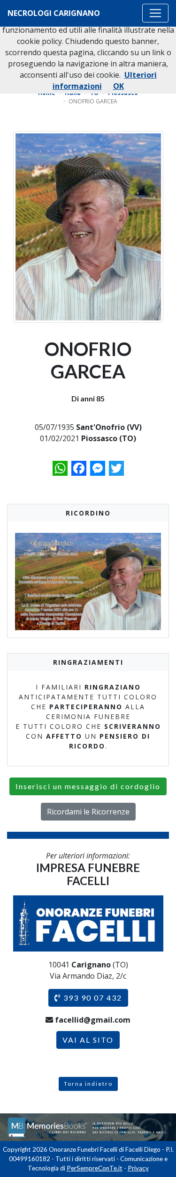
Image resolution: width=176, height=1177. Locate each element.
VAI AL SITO (88, 1039)
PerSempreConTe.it (94, 1168)
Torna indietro (88, 1083)
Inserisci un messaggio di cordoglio (88, 786)
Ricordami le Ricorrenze (88, 811)
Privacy (138, 1168)
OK (118, 86)
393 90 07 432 (91, 997)
